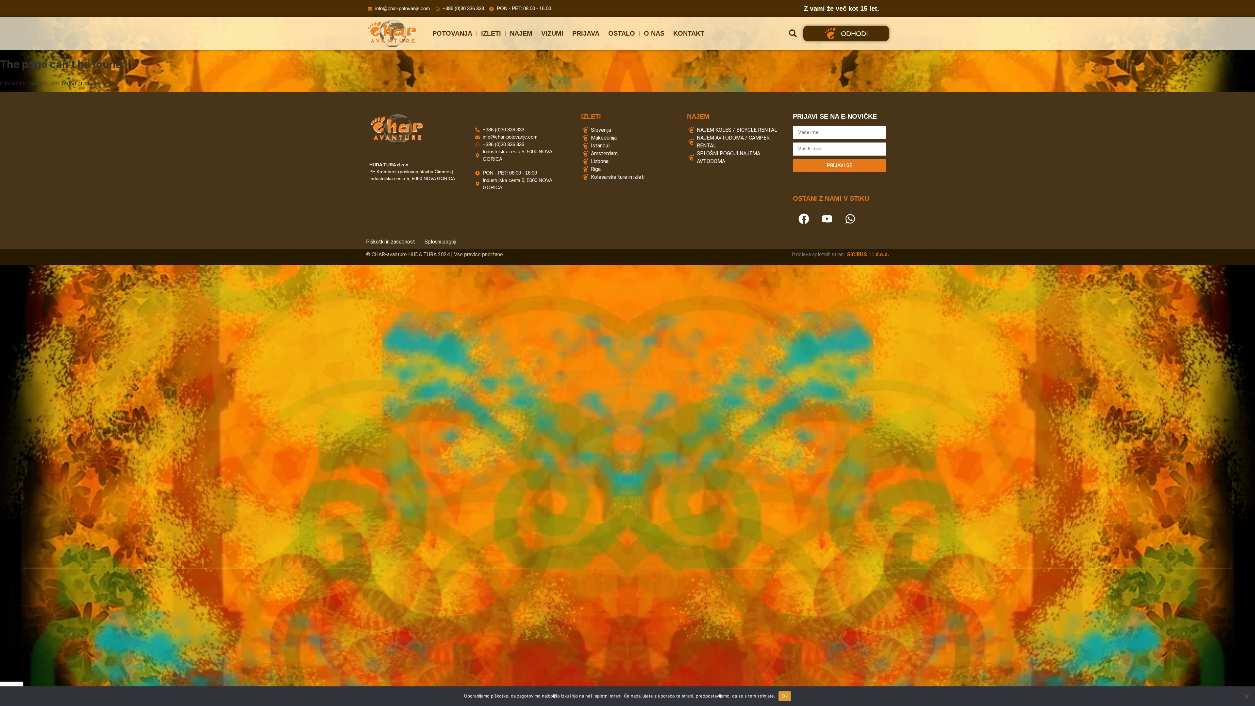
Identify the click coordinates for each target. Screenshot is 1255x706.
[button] (792, 33)
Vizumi (552, 33)
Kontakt (688, 33)
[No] (1246, 696)
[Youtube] (827, 219)
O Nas (654, 33)
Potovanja (452, 33)
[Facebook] (803, 219)
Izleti (491, 33)
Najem (521, 33)
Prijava (585, 33)
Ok (785, 695)
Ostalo (621, 33)
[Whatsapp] (850, 219)
